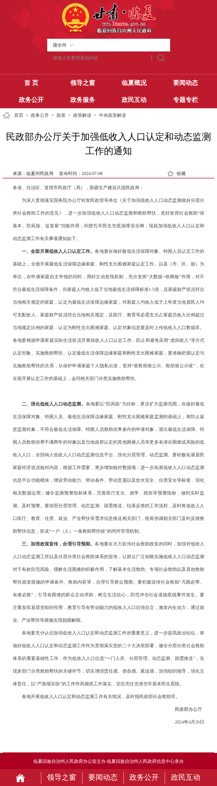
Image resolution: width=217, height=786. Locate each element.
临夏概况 (134, 82)
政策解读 (82, 115)
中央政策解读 (112, 115)
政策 (61, 115)
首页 (18, 115)
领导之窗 (82, 82)
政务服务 (82, 99)
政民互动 (134, 99)
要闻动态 (185, 82)
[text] (99, 57)
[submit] (160, 57)
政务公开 (31, 99)
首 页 (31, 82)
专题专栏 (185, 99)
